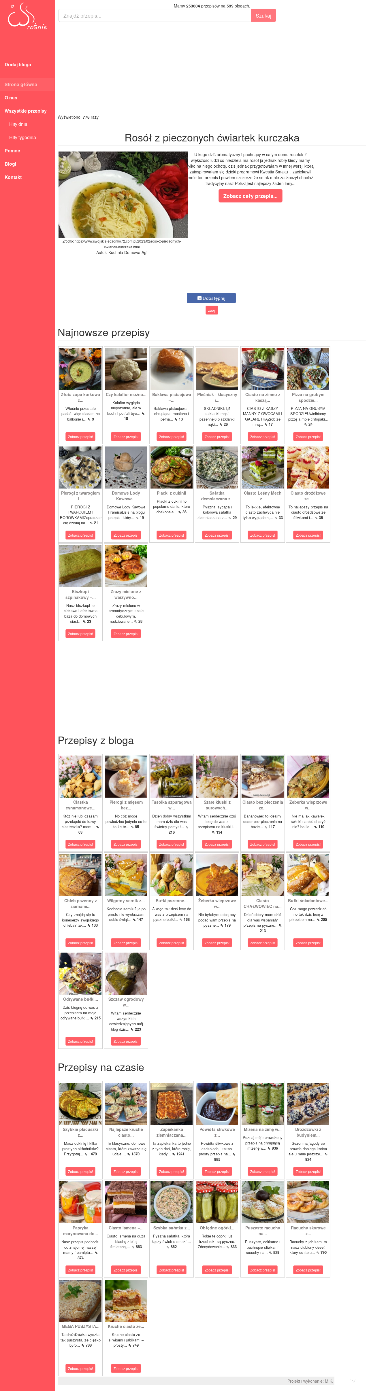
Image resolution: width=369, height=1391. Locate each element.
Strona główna (21, 84)
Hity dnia (16, 124)
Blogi (10, 163)
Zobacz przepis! (80, 436)
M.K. (329, 1381)
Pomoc (12, 150)
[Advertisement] (212, 68)
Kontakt (13, 177)
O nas (11, 97)
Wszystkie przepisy (26, 110)
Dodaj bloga (18, 64)
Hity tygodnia (20, 137)
